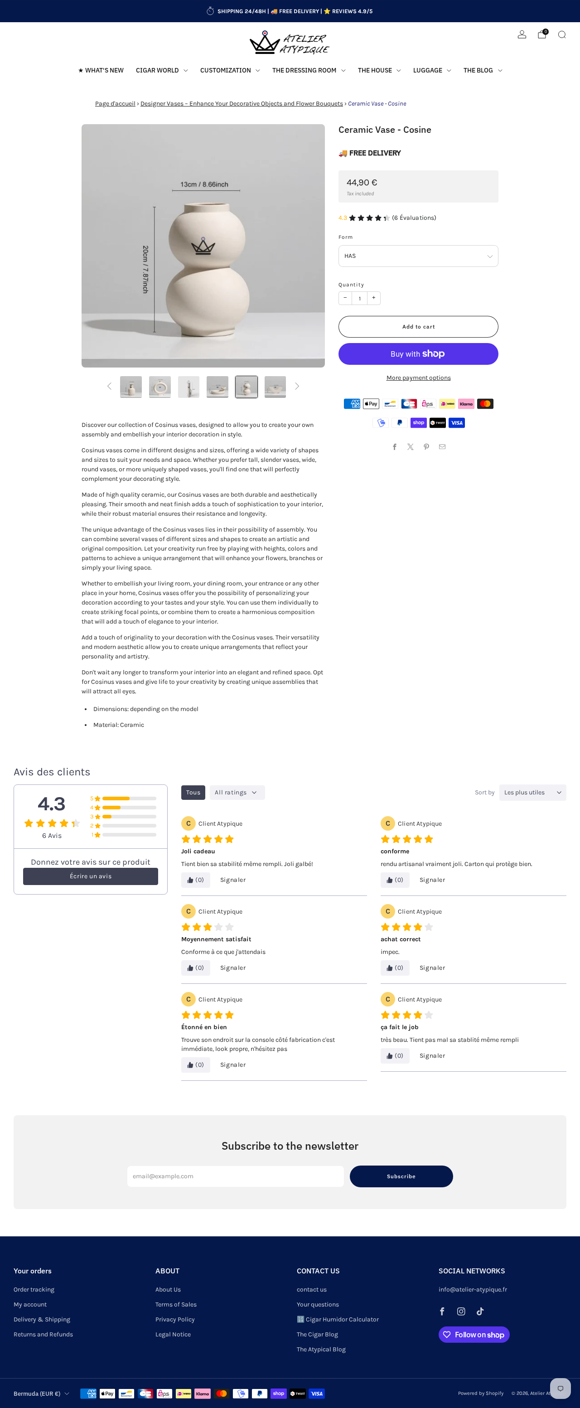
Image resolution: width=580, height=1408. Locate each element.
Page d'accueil (115, 103)
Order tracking (34, 1289)
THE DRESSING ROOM (304, 70)
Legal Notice (173, 1334)
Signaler (233, 880)
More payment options (419, 378)
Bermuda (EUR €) (37, 1393)
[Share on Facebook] (395, 446)
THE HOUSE (375, 70)
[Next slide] (307, 246)
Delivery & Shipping (42, 1319)
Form (345, 237)
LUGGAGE (427, 70)
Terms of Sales (176, 1304)
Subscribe (401, 1176)
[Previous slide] (99, 246)
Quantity (351, 284)
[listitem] (290, 11)
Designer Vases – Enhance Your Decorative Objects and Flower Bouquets (241, 103)
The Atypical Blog (321, 1349)
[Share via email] (442, 446)
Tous (193, 792)
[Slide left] (109, 387)
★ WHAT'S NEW (101, 70)
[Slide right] (297, 387)
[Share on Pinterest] (426, 446)
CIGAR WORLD (157, 70)
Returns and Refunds (43, 1334)
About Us (168, 1289)
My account (30, 1304)
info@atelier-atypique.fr (473, 1289)
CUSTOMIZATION (225, 70)
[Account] (522, 34)
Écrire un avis (90, 876)
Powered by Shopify (480, 1393)
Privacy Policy (175, 1319)
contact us (312, 1289)
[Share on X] (411, 446)
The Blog (478, 70)
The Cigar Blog (317, 1334)
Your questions (318, 1304)
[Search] (561, 34)
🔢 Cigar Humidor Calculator (338, 1319)
